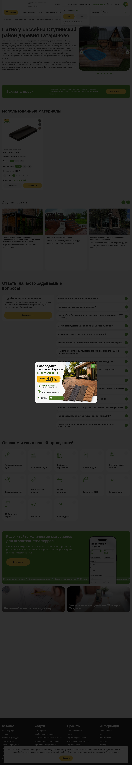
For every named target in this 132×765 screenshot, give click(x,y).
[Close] (93, 366)
